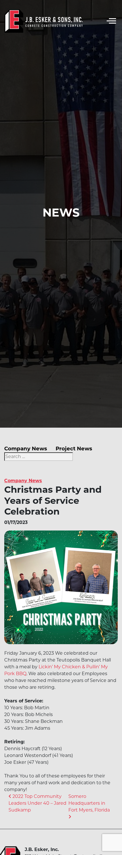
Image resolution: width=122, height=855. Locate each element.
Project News (74, 448)
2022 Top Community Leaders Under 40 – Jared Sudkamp (37, 803)
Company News (25, 448)
